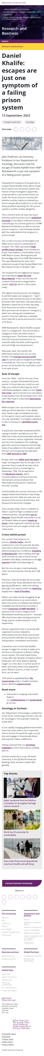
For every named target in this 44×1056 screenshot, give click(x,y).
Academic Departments (11, 932)
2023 (39, 12)
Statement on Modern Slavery (32, 923)
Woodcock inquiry (14, 474)
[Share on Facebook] (28, 129)
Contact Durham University (19, 883)
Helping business (8, 956)
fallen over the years (29, 459)
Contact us (6, 923)
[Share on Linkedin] (34, 129)
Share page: (7, 129)
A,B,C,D (13, 284)
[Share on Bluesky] (16, 130)
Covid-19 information (32, 930)
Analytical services (9, 959)
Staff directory (7, 980)
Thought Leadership (12, 122)
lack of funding (22, 591)
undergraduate (18, 700)
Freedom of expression (33, 927)
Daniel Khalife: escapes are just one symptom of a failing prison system (21, 18)
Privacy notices (8, 1044)
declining (36, 588)
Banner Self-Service (9, 977)
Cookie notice (7, 1042)
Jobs (3, 920)
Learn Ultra (6, 974)
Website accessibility (32, 933)
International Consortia (32, 956)
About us (19, 891)
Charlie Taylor (16, 542)
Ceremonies (6, 935)
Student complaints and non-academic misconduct (33, 938)
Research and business (19, 9)
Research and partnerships (29, 960)
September (7, 15)
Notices (27, 919)
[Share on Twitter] (22, 129)
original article (23, 684)
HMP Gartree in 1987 (17, 453)
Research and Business (14, 31)
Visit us (4, 926)
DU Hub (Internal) (8, 987)
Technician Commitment (7, 984)
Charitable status (9, 1034)
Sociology (30, 122)
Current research (10, 12)
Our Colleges (7, 929)
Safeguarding (29, 943)
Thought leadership (27, 12)
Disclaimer (6, 1036)
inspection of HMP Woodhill (21, 608)
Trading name (7, 1039)
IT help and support (9, 990)
